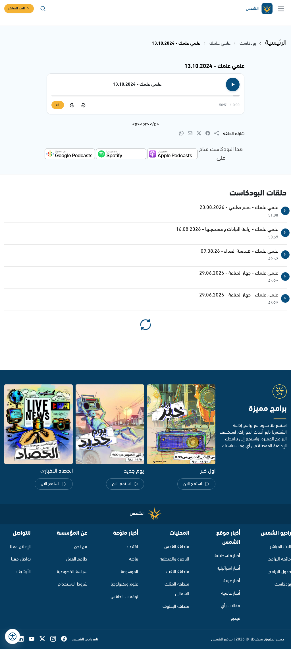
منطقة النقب (177, 571)
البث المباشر (16, 8)
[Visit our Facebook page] (66, 639)
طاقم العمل (76, 559)
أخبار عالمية (230, 593)
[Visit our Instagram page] (55, 639)
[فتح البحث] (43, 8)
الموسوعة (129, 571)
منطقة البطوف (176, 606)
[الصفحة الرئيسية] (259, 8)
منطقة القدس (176, 546)
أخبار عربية (231, 581)
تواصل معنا (21, 559)
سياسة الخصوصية (72, 571)
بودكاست (248, 43)
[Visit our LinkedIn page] (23, 639)
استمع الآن (192, 484)
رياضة (133, 559)
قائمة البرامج (279, 559)
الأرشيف (23, 571)
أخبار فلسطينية (227, 556)
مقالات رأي (230, 606)
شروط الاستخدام (72, 584)
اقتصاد (132, 546)
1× (58, 105)
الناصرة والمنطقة (174, 559)
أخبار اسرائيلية (228, 568)
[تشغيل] (233, 84)
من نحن (80, 546)
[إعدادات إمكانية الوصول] (12, 636)
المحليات (179, 533)
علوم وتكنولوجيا (124, 584)
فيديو (235, 618)
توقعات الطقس (124, 597)
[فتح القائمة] (281, 8)
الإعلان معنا (20, 546)
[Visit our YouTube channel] (34, 639)
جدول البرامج (280, 571)
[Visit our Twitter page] (45, 639)
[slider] (145, 95)
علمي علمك (219, 43)
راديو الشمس (276, 533)
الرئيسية (276, 43)
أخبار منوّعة (125, 533)
